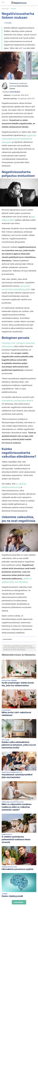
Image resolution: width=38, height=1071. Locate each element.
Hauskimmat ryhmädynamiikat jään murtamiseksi (17, 776)
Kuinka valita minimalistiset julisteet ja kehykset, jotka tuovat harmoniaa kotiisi (19, 745)
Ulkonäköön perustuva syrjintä (17, 869)
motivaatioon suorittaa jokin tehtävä (17, 400)
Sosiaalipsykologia (9, 867)
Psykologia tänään (9, 680)
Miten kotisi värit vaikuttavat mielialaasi (16, 713)
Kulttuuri (5, 740)
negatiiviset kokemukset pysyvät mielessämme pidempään (19, 138)
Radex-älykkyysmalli (12, 896)
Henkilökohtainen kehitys (12, 772)
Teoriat (13, 8)
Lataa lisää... (19, 902)
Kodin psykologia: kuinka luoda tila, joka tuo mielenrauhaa (18, 684)
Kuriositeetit (7, 834)
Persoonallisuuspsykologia (13, 802)
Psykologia (5, 8)
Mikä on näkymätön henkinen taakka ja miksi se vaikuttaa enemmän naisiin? (17, 807)
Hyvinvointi (6, 710)
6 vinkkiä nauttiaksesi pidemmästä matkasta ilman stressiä (16, 839)
